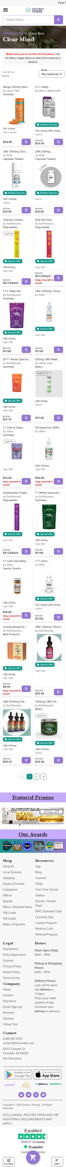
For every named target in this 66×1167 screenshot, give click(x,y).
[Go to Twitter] (43, 1095)
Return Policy (12, 972)
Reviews (8, 1012)
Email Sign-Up (12, 1006)
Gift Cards (9, 912)
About (7, 989)
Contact (8, 995)
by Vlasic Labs (44, 363)
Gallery (40, 895)
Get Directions (12, 1058)
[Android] (29, 1095)
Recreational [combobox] (50, 74)
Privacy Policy (12, 966)
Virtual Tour (10, 1024)
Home (7, 33)
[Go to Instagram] (36, 1095)
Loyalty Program (46, 922)
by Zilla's (8, 431)
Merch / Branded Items (17, 907)
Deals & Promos (13, 883)
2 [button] (36, 776)
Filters (8, 1164)
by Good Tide (11, 90)
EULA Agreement (14, 954)
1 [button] (29, 776)
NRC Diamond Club (48, 911)
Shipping (9, 878)
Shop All (8, 866)
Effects (21, 33)
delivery (45, 989)
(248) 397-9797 (13, 1038)
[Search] (58, 19)
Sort (57, 1164)
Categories (10, 889)
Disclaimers (10, 949)
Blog (38, 872)
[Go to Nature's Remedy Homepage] (34, 10)
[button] (5, 9)
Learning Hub (44, 917)
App (38, 866)
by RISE (7, 155)
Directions (9, 1001)
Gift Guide (9, 918)
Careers (40, 878)
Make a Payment (14, 924)
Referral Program (46, 934)
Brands (7, 901)
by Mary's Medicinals (47, 90)
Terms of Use (11, 977)
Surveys (8, 960)
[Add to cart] (26, 142)
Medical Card (44, 928)
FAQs (39, 883)
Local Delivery (12, 872)
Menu (44, 70)
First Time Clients (46, 889)
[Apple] (21, 1095)
